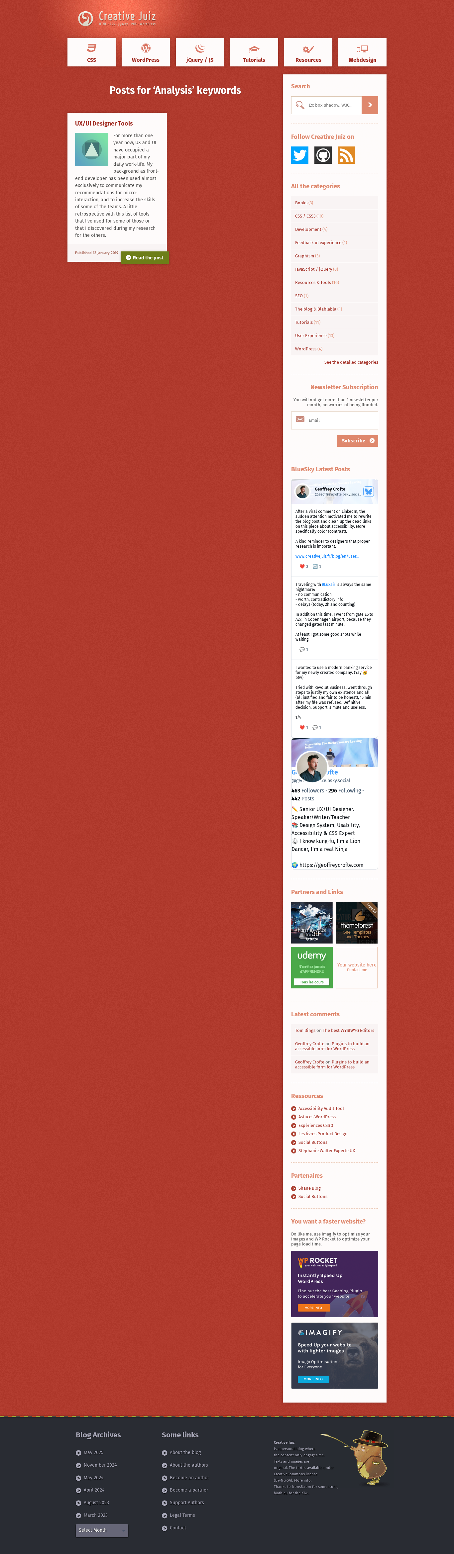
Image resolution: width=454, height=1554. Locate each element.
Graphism (307, 255)
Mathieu (281, 1493)
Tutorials (307, 322)
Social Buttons (312, 1142)
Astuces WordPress (317, 1116)
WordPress (308, 348)
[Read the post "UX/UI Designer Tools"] (91, 149)
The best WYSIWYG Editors (348, 1030)
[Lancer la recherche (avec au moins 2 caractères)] (370, 105)
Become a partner (189, 1490)
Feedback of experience (321, 242)
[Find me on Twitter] (299, 155)
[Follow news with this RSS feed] (346, 155)
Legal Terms (182, 1515)
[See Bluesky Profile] (368, 491)
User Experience (314, 335)
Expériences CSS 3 (315, 1125)
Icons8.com (301, 1487)
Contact (178, 1528)
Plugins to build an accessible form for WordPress (332, 1046)
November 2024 (100, 1465)
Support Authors (187, 1503)
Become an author (189, 1478)
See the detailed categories (351, 362)
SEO (301, 295)
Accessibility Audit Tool (321, 1108)
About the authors (189, 1465)
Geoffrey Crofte (309, 1043)
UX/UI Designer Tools (104, 123)
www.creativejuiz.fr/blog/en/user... (327, 556)
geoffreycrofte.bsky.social (320, 780)
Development (311, 229)
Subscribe (354, 441)
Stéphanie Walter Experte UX (326, 1150)
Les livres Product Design (323, 1133)
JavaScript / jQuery (316, 269)
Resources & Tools (317, 282)
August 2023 (96, 1503)
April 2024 (94, 1490)
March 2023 (96, 1515)
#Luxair (328, 584)
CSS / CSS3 (309, 216)
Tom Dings (305, 1030)
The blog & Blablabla (318, 309)
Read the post (148, 258)
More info (302, 1480)
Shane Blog (309, 1188)
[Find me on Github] (323, 155)
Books (304, 202)
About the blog (185, 1452)
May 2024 (93, 1478)
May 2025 (93, 1452)
